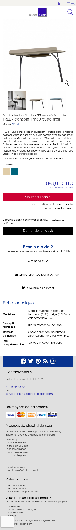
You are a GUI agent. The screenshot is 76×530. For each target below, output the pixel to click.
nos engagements (16, 442)
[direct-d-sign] (38, 12)
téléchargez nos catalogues (22, 509)
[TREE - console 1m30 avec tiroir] (17, 100)
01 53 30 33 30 (39, 261)
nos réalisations (15, 512)
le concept (13, 439)
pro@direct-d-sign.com (20, 523)
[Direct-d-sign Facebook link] (23, 360)
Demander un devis (38, 230)
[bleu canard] (14, 171)
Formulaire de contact (40, 288)
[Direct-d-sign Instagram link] (52, 360)
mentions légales (16, 467)
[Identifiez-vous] (59, 3)
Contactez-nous (19, 371)
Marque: (7, 124)
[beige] (6, 171)
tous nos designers (16, 455)
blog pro (11, 515)
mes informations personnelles (23, 491)
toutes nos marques (17, 452)
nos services (13, 506)
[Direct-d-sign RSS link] (45, 360)
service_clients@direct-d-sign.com (40, 274)
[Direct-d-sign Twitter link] (30, 360)
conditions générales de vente (23, 470)
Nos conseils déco (16, 448)
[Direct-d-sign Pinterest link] (38, 360)
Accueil (6, 115)
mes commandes (16, 485)
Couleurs (8, 164)
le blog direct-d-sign (17, 445)
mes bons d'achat (16, 488)
